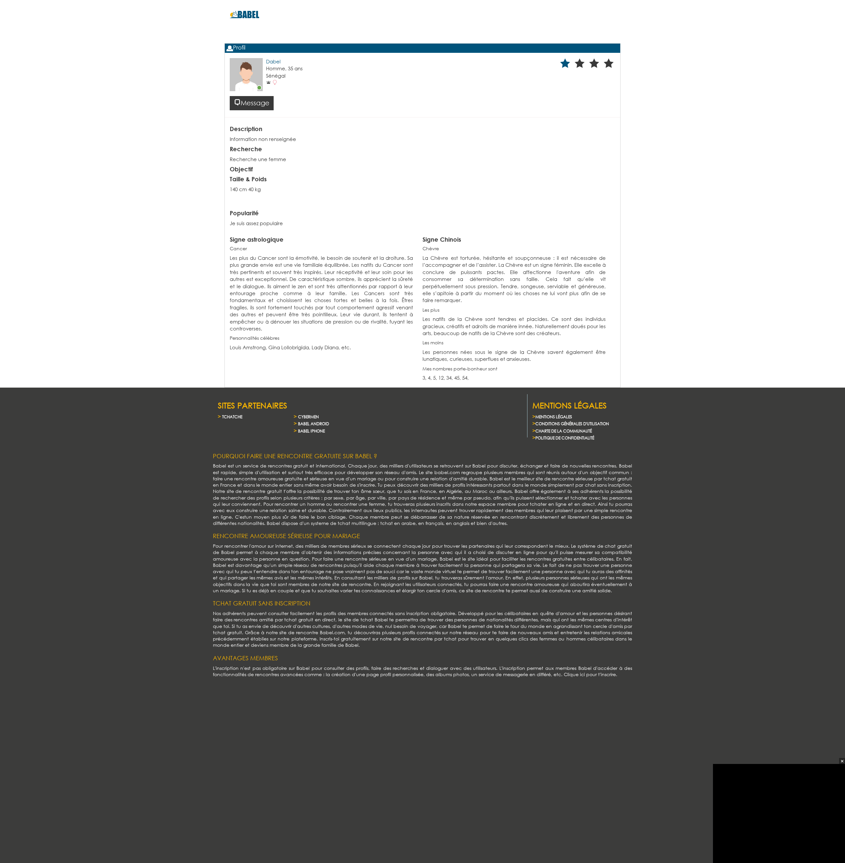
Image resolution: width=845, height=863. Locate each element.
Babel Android (313, 424)
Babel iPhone (311, 431)
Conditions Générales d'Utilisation (572, 424)
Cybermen (308, 417)
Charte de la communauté (563, 431)
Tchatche (232, 417)
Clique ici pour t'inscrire (590, 674)
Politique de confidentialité (564, 438)
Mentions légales (553, 417)
